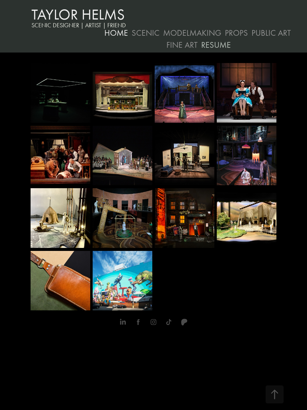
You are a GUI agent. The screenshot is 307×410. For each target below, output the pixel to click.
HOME (116, 33)
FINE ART (182, 45)
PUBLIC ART (271, 33)
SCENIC (145, 33)
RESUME (216, 45)
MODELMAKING (192, 33)
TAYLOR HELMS (78, 14)
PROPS (236, 33)
